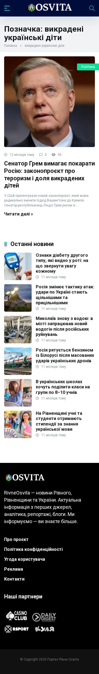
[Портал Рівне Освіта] (49, 7)
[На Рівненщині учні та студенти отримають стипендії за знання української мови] (18, 436)
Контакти (14, 579)
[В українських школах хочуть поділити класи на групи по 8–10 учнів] (18, 405)
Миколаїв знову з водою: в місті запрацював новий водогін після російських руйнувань (64, 326)
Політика (88, 67)
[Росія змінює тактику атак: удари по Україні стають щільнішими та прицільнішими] (18, 310)
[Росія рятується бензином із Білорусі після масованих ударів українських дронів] (18, 373)
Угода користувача (24, 559)
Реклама (13, 569)
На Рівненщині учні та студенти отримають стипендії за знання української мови (59, 421)
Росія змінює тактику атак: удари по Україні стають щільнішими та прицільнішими (65, 294)
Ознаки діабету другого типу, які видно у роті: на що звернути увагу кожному (62, 263)
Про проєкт (16, 539)
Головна (10, 46)
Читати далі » (18, 214)
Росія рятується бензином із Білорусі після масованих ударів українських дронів (65, 355)
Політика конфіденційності (33, 549)
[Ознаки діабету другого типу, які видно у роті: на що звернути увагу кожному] (18, 278)
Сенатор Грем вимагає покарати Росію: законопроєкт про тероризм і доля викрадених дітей (49, 174)
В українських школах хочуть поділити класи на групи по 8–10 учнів (63, 387)
